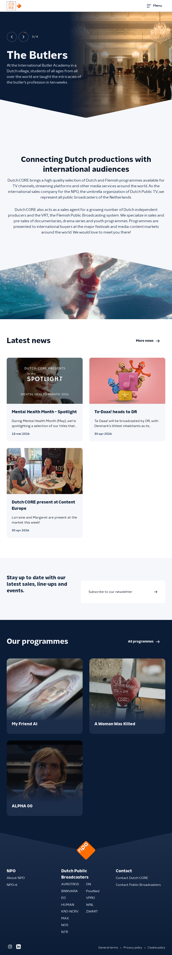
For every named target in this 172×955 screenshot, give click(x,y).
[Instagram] (10, 946)
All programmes (146, 642)
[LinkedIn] (18, 946)
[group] (45, 696)
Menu (157, 5)
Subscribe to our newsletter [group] (110, 592)
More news (150, 341)
